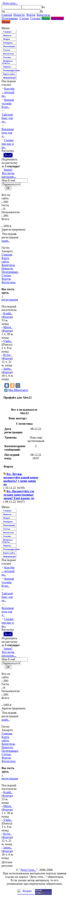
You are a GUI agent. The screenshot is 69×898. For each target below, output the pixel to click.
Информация (9, 78)
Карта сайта (9, 74)
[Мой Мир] (18, 385)
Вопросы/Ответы (7, 62)
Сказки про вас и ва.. (8, 143)
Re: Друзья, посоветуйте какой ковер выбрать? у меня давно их (20, 479)
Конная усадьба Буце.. (8, 103)
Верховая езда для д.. (8, 133)
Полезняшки (10, 18)
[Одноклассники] (12, 385)
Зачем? (8, 169)
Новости (19, 15)
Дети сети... (10, 3)
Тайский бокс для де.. (7, 118)
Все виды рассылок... (9, 175)
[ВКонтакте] (6, 385)
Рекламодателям (9, 70)
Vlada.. (7, 341)
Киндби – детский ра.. (8, 92)
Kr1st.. (7, 355)
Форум (30, 15)
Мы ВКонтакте (18, 390)
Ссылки (35, 18)
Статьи (24, 18)
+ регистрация (10, 297)
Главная (7, 15)
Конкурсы (43, 15)
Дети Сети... (28, 869)
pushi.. (6, 240)
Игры (6, 21)
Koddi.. (7, 313)
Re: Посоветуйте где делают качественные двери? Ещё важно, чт (18, 495)
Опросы (7, 67)
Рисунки (57, 18)
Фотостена (8, 54)
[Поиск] (3, 11)
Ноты (45, 18)
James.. (7, 368)
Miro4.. (7, 327)
